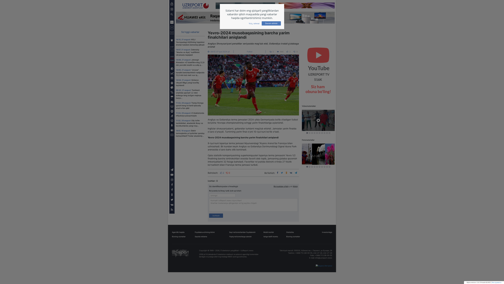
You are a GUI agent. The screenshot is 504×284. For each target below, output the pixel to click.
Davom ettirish (271, 23)
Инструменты (496, 282)
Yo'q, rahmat (254, 23)
